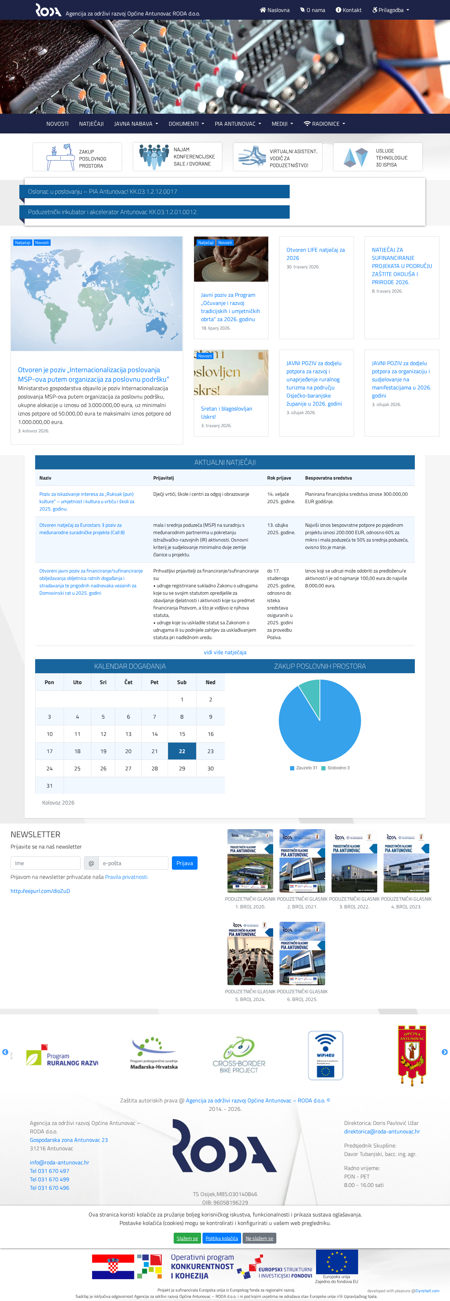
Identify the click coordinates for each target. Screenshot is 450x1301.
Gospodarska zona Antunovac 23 (69, 1140)
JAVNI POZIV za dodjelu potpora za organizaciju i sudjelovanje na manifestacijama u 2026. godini (401, 379)
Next (444, 1052)
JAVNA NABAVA (134, 123)
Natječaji (23, 242)
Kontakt (351, 10)
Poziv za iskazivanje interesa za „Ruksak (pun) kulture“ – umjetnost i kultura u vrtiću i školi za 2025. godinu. (86, 501)
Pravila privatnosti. (126, 876)
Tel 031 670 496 (49, 1187)
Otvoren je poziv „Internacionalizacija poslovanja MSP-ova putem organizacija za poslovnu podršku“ (93, 374)
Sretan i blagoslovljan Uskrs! (226, 412)
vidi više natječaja (225, 652)
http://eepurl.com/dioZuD (40, 891)
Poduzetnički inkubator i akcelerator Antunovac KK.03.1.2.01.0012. (113, 212)
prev (19, 66)
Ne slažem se (259, 1238)
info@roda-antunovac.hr (59, 1162)
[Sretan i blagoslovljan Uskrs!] (231, 372)
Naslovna (278, 10)
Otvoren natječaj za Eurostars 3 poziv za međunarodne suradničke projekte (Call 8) (82, 528)
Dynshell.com (427, 1290)
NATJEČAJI (91, 123)
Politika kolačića (222, 1238)
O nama (315, 10)
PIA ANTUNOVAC (236, 123)
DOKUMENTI (184, 123)
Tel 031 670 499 (49, 1179)
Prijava (184, 863)
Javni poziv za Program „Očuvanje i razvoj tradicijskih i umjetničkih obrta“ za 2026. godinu (230, 306)
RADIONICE (326, 123)
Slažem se (187, 1238)
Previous (5, 1052)
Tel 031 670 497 (49, 1170)
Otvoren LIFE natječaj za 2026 (316, 253)
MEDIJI (280, 123)
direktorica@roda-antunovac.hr (382, 1131)
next (430, 66)
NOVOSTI (57, 123)
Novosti (42, 242)
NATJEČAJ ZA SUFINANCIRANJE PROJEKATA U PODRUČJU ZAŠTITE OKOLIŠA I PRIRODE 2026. (402, 265)
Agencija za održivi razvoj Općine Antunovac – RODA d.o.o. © (258, 1100)
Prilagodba (391, 10)
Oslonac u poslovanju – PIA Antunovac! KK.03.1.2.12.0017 (102, 191)
